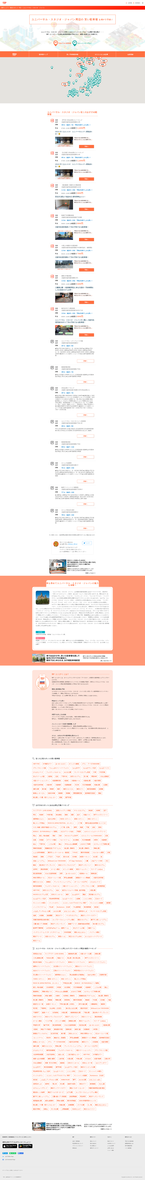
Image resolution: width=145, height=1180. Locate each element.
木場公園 (64, 1012)
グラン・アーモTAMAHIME (91, 764)
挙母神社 (67, 1000)
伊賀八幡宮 (48, 996)
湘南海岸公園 (72, 954)
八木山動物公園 (38, 958)
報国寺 (103, 1004)
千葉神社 (43, 1008)
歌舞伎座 (94, 873)
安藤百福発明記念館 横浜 (41, 919)
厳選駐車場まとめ (129, 1143)
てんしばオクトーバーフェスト (59, 768)
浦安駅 (108, 903)
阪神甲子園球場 (38, 928)
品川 (78, 815)
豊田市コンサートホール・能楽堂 (58, 852)
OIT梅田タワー (47, 764)
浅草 (61, 873)
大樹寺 (57, 996)
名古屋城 (76, 840)
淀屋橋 (101, 789)
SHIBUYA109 (65, 1080)
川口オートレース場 (54, 877)
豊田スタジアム (100, 865)
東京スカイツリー (89, 1109)
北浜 (56, 776)
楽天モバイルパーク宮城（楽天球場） (74, 890)
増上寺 (55, 1084)
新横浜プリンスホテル (40, 1033)
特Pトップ (4, 7)
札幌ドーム (91, 928)
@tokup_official (72, 544)
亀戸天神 (46, 1025)
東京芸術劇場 (48, 1067)
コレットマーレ (38, 1038)
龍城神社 (36, 991)
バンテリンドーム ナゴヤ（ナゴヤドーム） (47, 932)
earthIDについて (111, 1143)
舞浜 (34, 865)
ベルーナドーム (65, 840)
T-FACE (74, 852)
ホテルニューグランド (40, 1088)
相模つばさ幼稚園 (39, 1059)
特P (73, 1137)
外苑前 (41, 840)
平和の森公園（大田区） (67, 1004)
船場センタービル (39, 793)
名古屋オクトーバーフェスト (63, 966)
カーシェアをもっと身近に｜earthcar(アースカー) (12, 1170)
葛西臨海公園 (37, 1100)
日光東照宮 (50, 987)
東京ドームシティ (82, 869)
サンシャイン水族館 (96, 903)
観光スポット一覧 (15, 7)
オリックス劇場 (74, 764)
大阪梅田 (58, 785)
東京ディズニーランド (58, 924)
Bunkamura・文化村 (63, 907)
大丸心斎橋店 (104, 776)
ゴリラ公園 (80, 1105)
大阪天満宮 (97, 780)
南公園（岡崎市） (70, 848)
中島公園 (79, 1059)
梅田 (58, 789)
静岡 (75, 827)
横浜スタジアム (83, 919)
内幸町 (98, 810)
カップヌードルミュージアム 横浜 (63, 919)
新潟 (99, 827)
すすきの (88, 1059)
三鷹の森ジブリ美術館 (40, 924)
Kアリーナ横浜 (51, 840)
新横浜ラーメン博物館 (83, 877)
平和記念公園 (67, 983)
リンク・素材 (110, 1150)
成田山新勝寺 (49, 1100)
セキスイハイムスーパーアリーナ (95, 831)
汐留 (108, 852)
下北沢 (58, 857)
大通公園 (92, 890)
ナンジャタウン (54, 903)
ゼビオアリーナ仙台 (67, 831)
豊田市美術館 (85, 852)
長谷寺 (48, 1038)
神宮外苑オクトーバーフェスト (84, 970)
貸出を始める (93, 1143)
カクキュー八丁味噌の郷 (101, 844)
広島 (106, 836)
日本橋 (74, 857)
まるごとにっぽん (69, 911)
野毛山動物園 (68, 877)
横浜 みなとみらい (80, 932)
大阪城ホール (75, 780)
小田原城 (95, 1042)
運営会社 (74, 1148)
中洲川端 (50, 815)
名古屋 (95, 857)
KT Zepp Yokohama (75, 861)
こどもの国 (51, 844)
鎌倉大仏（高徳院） (60, 1038)
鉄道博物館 (73, 1096)
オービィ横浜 (55, 869)
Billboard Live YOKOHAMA (57, 861)
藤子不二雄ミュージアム (99, 919)
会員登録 (130, 3)
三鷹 (86, 861)
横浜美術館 (44, 869)
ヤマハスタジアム (79, 810)
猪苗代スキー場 (38, 1004)
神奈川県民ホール (39, 877)
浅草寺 (47, 1084)
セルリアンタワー (101, 1063)
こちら (59, 744)
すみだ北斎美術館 (50, 873)
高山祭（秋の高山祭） (74, 958)
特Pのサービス (128, 1137)
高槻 (60, 797)
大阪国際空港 (56, 780)
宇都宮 (79, 831)
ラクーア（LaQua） (97, 869)
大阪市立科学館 (38, 785)
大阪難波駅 (67, 785)
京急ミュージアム (39, 861)
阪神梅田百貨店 (90, 793)
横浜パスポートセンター (77, 1088)
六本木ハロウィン (65, 819)
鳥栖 (81, 827)
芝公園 (62, 1084)
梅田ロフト (80, 789)
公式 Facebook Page (10, 1159)
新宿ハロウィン (79, 819)
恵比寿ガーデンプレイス (47, 865)
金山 (34, 844)
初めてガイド (110, 1141)
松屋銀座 (86, 1029)
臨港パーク (45, 1012)
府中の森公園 (83, 1004)
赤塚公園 (97, 954)
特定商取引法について (77, 1143)
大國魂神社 (94, 1004)
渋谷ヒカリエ (73, 1033)
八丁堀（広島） (66, 827)
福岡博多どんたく (39, 819)
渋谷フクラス (37, 1017)
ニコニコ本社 (87, 898)
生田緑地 (55, 1012)
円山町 (51, 907)
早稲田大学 (36, 1025)
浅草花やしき (83, 911)
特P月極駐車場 (128, 1145)
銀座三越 (77, 1029)
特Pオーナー (93, 1137)
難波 (99, 793)
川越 (109, 1000)
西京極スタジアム (94, 894)
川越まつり (86, 815)
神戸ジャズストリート (101, 815)
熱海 (66, 815)
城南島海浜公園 (75, 1012)
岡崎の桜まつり (47, 991)
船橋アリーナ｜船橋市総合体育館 (79, 924)
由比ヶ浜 (61, 1054)
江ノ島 (90, 1105)
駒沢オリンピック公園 (88, 1067)
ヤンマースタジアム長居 (82, 772)
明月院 (35, 1008)
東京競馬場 (87, 907)
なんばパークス (104, 768)
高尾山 (46, 1109)
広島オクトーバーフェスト (62, 970)
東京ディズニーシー (85, 865)
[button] (76, 81)
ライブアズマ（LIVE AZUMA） (43, 810)
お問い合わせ (110, 1148)
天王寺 (77, 785)
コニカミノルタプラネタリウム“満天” (75, 903)
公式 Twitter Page (9, 1156)
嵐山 (60, 844)
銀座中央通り (72, 1084)
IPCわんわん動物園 (71, 844)
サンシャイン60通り (39, 903)
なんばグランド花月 (89, 768)
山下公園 (69, 1092)
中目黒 (95, 1000)
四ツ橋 (86, 776)
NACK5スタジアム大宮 (40, 894)
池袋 (34, 915)
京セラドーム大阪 (39, 776)
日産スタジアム (50, 936)
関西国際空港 (77, 793)
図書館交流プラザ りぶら (53, 848)
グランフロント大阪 (39, 768)
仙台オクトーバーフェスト (41, 970)
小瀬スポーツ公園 (85, 954)
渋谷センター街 (87, 1063)
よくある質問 (110, 1145)
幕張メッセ (61, 936)
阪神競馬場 (101, 886)
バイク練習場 (128, 1148)
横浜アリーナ (37, 936)
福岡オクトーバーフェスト (41, 966)
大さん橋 (102, 1084)
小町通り (95, 1029)
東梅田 (52, 789)
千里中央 (64, 776)
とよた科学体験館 (39, 852)
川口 (107, 861)
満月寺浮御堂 (71, 1100)
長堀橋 (68, 793)
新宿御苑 (93, 1084)
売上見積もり (93, 1145)
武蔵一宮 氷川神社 (51, 1063)
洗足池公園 (82, 1025)
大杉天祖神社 (50, 1054)
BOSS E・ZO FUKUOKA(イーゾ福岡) (45, 831)
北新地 (50, 776)
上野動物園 (65, 1109)
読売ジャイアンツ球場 (63, 810)
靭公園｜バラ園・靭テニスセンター (44, 797)
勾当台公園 (50, 958)
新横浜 (48, 882)
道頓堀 (60, 793)
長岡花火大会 (37, 954)
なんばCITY (76, 768)
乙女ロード (98, 898)
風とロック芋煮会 (39, 823)
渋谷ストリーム (86, 1017)
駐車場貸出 (137, 3)
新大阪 (44, 789)
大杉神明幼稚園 (38, 1054)
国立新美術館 (37, 873)
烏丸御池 (59, 815)
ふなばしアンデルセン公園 (41, 911)
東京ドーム (36, 940)
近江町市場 (54, 1033)
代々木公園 (54, 1109)
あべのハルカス (61, 764)
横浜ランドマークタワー (89, 915)
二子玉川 (50, 857)
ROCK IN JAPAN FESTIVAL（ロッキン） (61, 823)
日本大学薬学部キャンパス (87, 1100)
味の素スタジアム (98, 924)
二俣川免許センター (73, 1054)
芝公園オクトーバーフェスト (42, 975)
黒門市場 (68, 797)
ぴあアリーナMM (96, 861)
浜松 (93, 827)
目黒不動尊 (97, 1059)
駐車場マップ (43, 54)
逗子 (105, 810)
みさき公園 (67, 772)
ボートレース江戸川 (80, 882)
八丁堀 (80, 823)
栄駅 (72, 815)
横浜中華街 (36, 1109)
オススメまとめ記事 (101, 54)
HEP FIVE (36, 764)
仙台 (57, 890)
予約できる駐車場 (129, 1141)
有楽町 (41, 815)
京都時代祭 (103, 975)
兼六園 (63, 1033)
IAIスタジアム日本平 (71, 836)
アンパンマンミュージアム (62, 882)
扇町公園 (36, 789)
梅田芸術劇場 (91, 789)
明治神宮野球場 (54, 898)
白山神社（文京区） (56, 1008)
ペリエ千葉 (48, 1021)
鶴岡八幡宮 (51, 1059)
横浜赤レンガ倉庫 (39, 1092)
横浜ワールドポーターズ (56, 1092)
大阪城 (66, 780)
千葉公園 (86, 1012)
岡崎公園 (96, 848)
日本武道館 (67, 932)
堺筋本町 (94, 776)
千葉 (87, 827)
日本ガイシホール (57, 894)
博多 (54, 836)
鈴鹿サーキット (85, 857)
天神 (60, 836)
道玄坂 (96, 907)
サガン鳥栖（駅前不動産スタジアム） (45, 827)
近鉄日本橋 (51, 793)
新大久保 (66, 857)
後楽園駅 (50, 915)
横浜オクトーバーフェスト (83, 966)
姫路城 (62, 1063)
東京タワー (59, 915)
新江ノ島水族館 (44, 836)
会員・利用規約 (76, 1141)
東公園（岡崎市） (84, 848)
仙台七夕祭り (52, 819)
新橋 (42, 857)
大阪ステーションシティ (41, 780)
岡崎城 (50, 1000)
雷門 (74, 1080)
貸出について (93, 1141)
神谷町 (91, 810)
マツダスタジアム (72, 915)
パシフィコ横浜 (94, 932)
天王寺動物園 (86, 785)
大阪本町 (49, 785)
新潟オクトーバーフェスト (76, 962)
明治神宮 (83, 1096)
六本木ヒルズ (76, 1109)
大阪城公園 (86, 780)
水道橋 (41, 915)
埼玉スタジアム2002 (75, 936)
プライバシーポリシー (77, 1145)
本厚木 (96, 840)
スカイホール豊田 (98, 852)
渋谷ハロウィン (93, 819)
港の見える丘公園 (71, 1008)
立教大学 (107, 1059)
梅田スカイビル (68, 789)
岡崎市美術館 (37, 848)
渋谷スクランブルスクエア (66, 865)
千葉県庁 (36, 1012)
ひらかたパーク (38, 772)
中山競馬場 (77, 907)
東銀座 (35, 857)
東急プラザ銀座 (46, 1029)
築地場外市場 (58, 1029)
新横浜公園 (72, 1021)
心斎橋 (105, 785)
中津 (94, 772)
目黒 (34, 840)
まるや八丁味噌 (85, 844)
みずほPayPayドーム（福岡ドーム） (58, 928)
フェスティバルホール (53, 772)
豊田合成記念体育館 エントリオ (95, 823)
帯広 (34, 815)
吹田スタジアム (75, 776)
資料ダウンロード (94, 1148)
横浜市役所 (84, 1008)
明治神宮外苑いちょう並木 (41, 1071)
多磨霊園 (71, 1105)
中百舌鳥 (102, 772)
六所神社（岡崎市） (69, 996)
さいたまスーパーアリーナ (93, 936)
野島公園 (58, 1046)
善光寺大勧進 (37, 962)
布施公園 (97, 785)
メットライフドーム (39, 907)
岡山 (34, 836)
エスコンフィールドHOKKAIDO (91, 836)
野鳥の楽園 (60, 1100)
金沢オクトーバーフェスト (97, 962)
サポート (109, 1137)
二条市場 (61, 1059)
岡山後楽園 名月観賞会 (77, 975)
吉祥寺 (35, 869)
